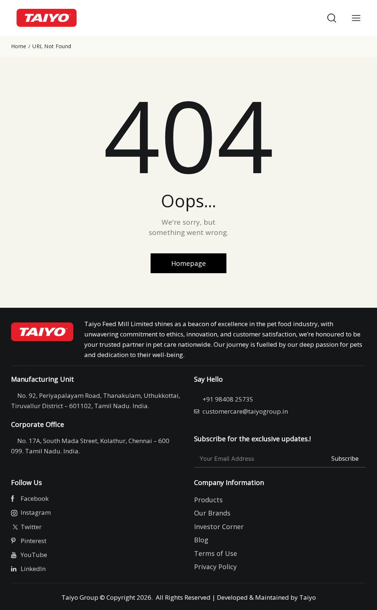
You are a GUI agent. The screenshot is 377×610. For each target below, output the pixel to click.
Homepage (188, 263)
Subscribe (345, 458)
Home (18, 46)
